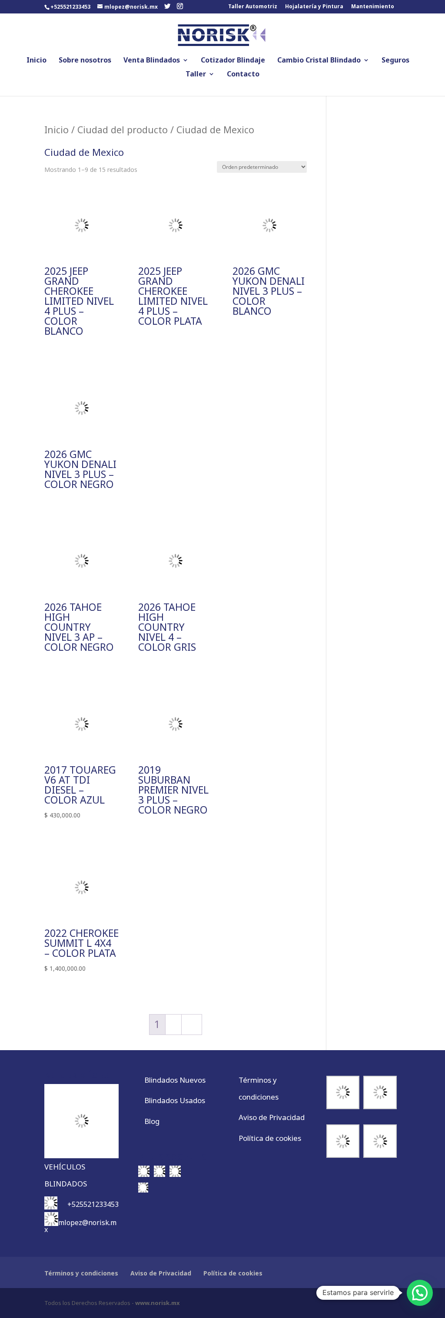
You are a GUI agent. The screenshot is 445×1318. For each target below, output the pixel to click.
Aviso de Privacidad (272, 1117)
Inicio (36, 61)
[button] (420, 1293)
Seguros (395, 61)
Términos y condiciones (81, 1273)
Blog (151, 1121)
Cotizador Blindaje (233, 61)
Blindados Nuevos (175, 1080)
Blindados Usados (174, 1100)
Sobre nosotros (85, 61)
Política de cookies (270, 1138)
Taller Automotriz (252, 7)
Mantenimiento (372, 7)
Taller (196, 75)
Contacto (243, 75)
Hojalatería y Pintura (314, 7)
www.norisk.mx (157, 1303)
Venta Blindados (151, 61)
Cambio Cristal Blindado (319, 61)
